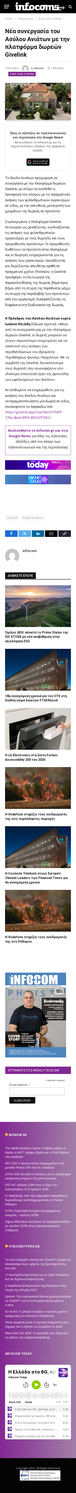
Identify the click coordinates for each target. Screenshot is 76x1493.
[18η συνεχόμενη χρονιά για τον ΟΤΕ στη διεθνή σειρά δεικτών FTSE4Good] (38, 670)
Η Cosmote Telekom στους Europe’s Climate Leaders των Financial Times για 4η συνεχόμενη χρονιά (36, 877)
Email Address (19, 1085)
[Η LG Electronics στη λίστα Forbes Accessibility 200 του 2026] (38, 729)
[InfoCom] (40, 6)
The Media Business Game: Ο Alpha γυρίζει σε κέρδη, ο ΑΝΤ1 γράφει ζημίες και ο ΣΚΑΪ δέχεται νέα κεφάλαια (37, 1152)
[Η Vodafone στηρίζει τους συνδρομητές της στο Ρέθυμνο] (38, 911)
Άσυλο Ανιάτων (33, 518)
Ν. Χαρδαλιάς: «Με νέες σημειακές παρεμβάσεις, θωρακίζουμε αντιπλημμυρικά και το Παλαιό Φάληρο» (36, 1200)
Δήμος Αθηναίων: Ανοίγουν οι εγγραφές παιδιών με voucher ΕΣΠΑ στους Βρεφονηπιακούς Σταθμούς (37, 1226)
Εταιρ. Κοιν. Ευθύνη (22, 73)
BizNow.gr (18, 1135)
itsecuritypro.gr (24, 1246)
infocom (39, 68)
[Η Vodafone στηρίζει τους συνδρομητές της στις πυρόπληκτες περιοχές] (38, 788)
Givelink (12, 518)
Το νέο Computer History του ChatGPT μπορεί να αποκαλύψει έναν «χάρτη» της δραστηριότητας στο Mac (38, 1264)
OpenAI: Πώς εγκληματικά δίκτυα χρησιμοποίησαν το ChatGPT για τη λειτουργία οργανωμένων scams (38, 1300)
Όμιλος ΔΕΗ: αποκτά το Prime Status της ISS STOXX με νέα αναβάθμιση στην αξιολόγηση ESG (36, 636)
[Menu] (6, 6)
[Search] (70, 6)
